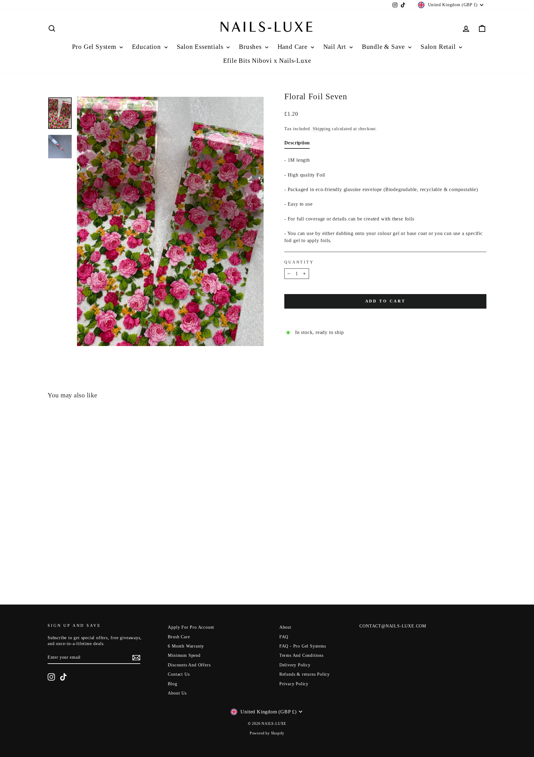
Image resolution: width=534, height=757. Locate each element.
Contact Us (178, 674)
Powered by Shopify (267, 733)
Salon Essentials (201, 46)
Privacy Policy (293, 684)
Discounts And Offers (189, 665)
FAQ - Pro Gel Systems (302, 646)
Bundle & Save (384, 46)
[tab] (297, 144)
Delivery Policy (295, 665)
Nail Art (335, 46)
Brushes (251, 46)
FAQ (283, 637)
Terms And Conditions (301, 655)
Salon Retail (439, 46)
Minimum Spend (184, 655)
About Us (177, 693)
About (285, 627)
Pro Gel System (95, 46)
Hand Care (293, 46)
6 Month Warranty (186, 646)
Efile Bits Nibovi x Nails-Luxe (267, 60)
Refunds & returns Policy (304, 674)
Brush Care (179, 637)
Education (147, 46)
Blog (172, 684)
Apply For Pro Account (191, 627)
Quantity (299, 262)
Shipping (321, 128)
